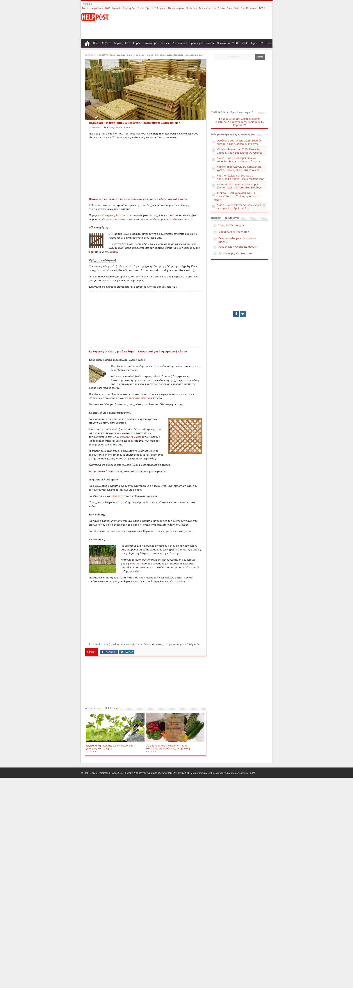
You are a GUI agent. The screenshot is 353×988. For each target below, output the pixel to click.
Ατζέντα (106, 43)
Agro (253, 43)
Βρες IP (244, 8)
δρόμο (113, 251)
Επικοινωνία (179, 772)
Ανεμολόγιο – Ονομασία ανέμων (238, 246)
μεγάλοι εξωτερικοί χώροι (106, 215)
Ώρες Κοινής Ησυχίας (231, 225)
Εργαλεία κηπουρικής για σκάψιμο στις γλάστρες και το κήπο (109, 747)
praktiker (180, 581)
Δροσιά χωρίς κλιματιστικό (235, 253)
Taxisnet (166, 43)
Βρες (96, 43)
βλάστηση (135, 563)
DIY (261, 43)
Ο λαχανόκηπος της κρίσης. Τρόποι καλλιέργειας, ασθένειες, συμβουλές (168, 747)
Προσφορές (196, 43)
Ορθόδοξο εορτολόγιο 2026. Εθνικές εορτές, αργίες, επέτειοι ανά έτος (239, 142)
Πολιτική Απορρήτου (135, 772)
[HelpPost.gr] (95, 16)
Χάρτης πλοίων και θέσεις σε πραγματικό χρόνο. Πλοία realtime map (240, 177)
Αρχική (88, 55)
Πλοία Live (191, 8)
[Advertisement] (194, 25)
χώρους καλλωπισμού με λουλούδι (160, 219)
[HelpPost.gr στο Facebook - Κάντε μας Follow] (236, 314)
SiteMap (167, 772)
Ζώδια (141, 8)
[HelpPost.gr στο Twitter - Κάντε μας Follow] (243, 314)
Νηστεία (116, 8)
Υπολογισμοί (150, 43)
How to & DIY (100, 55)
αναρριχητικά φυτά (130, 436)
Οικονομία (223, 43)
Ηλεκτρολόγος (248, 118)
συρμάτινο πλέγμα (139, 397)
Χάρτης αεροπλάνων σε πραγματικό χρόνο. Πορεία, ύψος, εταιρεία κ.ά (239, 168)
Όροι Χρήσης (154, 772)
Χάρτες (210, 43)
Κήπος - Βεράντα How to (121, 55)
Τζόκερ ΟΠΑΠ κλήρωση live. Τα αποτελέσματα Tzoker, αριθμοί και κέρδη (236, 196)
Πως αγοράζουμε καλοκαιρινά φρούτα (237, 240)
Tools (268, 43)
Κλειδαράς (254, 121)
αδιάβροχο (117, 495)
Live (127, 43)
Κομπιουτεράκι (176, 8)
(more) (252, 772)
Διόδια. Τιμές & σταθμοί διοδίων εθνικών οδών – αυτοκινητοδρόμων (239, 159)
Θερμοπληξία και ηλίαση (233, 231)
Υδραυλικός (227, 118)
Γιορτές (118, 43)
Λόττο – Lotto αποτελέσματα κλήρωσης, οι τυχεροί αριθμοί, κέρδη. (241, 206)
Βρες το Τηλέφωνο (156, 8)
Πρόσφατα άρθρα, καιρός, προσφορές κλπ (233, 134)
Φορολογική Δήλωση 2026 (96, 8)
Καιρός (136, 43)
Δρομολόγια (180, 43)
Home (87, 43)
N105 (262, 8)
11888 (236, 43)
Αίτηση (253, 8)
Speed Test (233, 8)
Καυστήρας (236, 121)
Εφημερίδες (129, 8)
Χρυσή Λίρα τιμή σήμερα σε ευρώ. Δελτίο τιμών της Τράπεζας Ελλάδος (239, 186)
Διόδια (221, 8)
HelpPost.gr (104, 772)
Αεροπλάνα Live (207, 8)
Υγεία (245, 43)
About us (117, 772)
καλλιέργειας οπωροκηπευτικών (117, 219)
